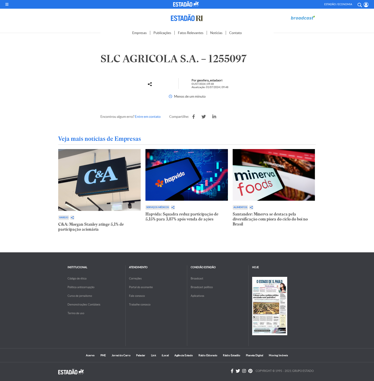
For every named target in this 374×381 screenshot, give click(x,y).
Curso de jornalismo (80, 295)
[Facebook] (232, 371)
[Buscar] (359, 4)
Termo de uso (76, 313)
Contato (235, 33)
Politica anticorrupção (81, 287)
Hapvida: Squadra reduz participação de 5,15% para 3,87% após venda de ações (181, 217)
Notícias (216, 33)
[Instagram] (244, 371)
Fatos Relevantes (190, 33)
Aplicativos (197, 295)
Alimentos (240, 207)
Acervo (90, 355)
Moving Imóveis (278, 355)
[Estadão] (187, 4)
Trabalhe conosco (139, 304)
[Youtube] (250, 371)
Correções (135, 278)
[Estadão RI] (187, 17)
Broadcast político (202, 287)
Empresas (139, 33)
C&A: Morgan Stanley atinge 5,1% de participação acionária (91, 227)
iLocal (165, 355)
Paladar (140, 355)
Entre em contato (148, 116)
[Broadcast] (303, 18)
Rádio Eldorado (207, 355)
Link (153, 355)
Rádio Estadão (231, 355)
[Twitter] (238, 371)
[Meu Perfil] (366, 4)
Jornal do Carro (121, 355)
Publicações (162, 33)
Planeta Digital (254, 355)
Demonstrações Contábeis (84, 304)
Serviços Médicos (157, 207)
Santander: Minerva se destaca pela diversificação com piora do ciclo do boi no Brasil (270, 219)
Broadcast (197, 278)
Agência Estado (183, 355)
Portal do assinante (141, 287)
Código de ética (77, 278)
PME (103, 355)
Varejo (63, 217)
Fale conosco (137, 295)
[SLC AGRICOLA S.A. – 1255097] (193, 117)
